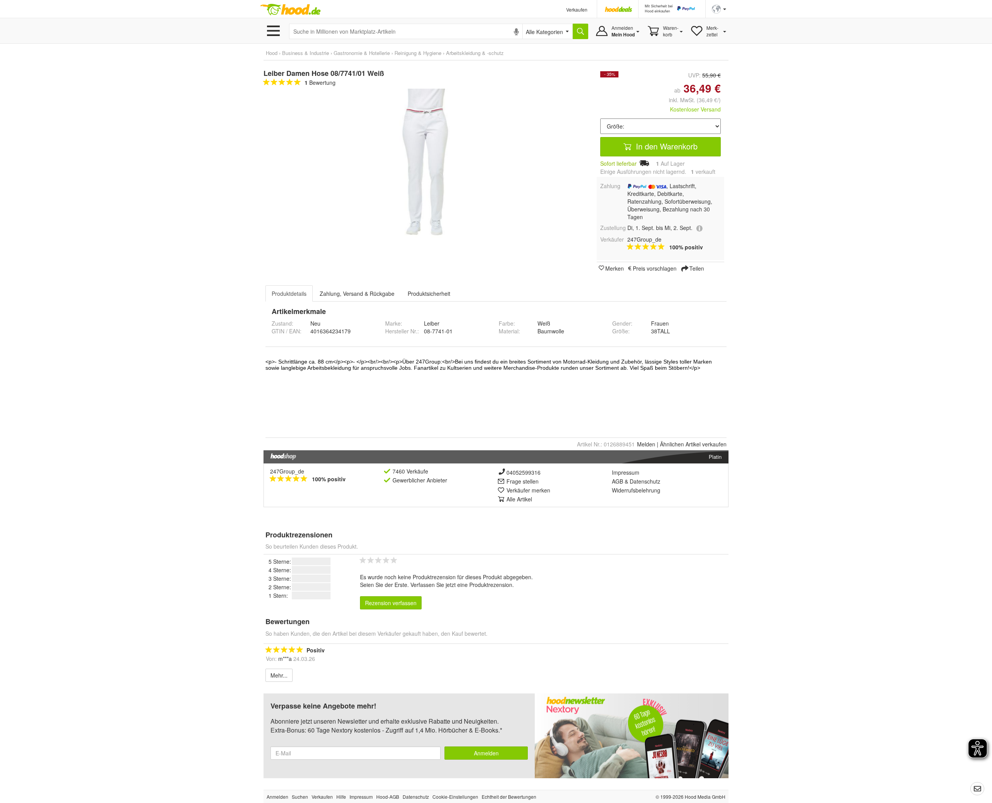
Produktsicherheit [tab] (429, 293)
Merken (614, 267)
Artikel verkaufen (693, 444)
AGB (617, 481)
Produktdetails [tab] (289, 293)
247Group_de (287, 471)
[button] (719, 8)
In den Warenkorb (666, 146)
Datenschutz (645, 481)
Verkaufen (576, 9)
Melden (646, 444)
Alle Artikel (519, 499)
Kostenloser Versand (695, 109)
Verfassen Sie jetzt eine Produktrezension (461, 585)
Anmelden (486, 753)
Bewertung (320, 82)
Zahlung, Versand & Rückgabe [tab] (357, 293)
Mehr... (279, 675)
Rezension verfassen (391, 603)
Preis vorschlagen (655, 267)
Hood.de (290, 9)
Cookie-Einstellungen (455, 796)
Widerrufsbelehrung (636, 490)
